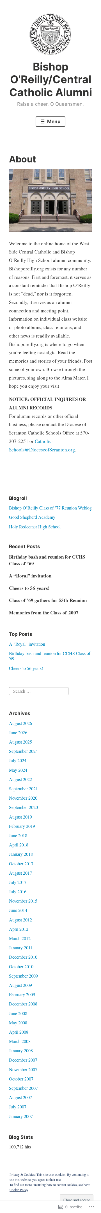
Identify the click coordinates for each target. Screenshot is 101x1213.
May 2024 (18, 770)
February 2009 (22, 994)
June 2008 (18, 1013)
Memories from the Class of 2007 (44, 612)
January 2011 (21, 947)
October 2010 (21, 966)
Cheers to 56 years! (29, 588)
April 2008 (18, 1032)
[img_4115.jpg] (50, 230)
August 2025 (20, 742)
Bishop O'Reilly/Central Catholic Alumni (50, 79)
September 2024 (23, 751)
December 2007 (23, 1060)
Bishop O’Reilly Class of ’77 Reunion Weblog (50, 508)
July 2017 (17, 882)
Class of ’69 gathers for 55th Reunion (48, 600)
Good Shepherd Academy (32, 517)
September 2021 (23, 788)
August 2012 (20, 920)
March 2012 (20, 938)
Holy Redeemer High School (35, 527)
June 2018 (18, 835)
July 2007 (17, 1107)
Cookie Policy (19, 1189)
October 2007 (21, 1079)
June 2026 (18, 732)
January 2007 (21, 1116)
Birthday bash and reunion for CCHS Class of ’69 (47, 560)
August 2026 (20, 723)
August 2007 (20, 1097)
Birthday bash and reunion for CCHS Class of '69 (49, 655)
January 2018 (21, 854)
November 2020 (23, 798)
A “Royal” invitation (30, 575)
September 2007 (23, 1088)
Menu (53, 121)
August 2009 (20, 985)
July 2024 (17, 760)
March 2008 (20, 1041)
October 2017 (21, 863)
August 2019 (20, 817)
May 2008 (18, 1022)
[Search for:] (38, 690)
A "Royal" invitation (27, 644)
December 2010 (23, 957)
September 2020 (23, 807)
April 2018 (18, 845)
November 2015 (23, 901)
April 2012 (18, 929)
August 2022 (20, 779)
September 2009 (23, 976)
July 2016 (17, 891)
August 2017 (20, 873)
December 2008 (23, 1004)
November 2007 (23, 1069)
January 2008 (21, 1050)
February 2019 (22, 826)
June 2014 (18, 910)
